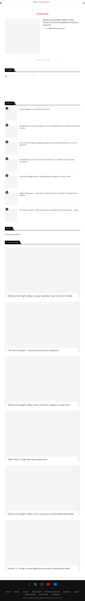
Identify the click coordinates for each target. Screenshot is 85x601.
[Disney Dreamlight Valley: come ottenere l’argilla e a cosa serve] (42, 381)
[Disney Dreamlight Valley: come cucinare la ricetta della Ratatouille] (42, 490)
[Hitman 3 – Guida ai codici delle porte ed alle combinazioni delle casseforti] (42, 545)
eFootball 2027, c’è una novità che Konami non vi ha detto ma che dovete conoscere (46, 161)
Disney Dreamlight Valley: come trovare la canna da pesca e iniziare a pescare (61, 22)
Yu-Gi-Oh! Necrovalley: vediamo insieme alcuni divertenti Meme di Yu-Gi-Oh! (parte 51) (48, 144)
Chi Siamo (56, 594)
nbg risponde (30, 594)
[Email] (55, 584)
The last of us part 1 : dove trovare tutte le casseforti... (34, 350)
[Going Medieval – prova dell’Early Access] (11, 114)
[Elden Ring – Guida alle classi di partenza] (42, 436)
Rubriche (67, 592)
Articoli (26, 592)
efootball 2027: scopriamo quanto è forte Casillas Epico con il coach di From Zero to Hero (49, 127)
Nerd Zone (43, 594)
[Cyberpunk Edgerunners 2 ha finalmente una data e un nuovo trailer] (11, 182)
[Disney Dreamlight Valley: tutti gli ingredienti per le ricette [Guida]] (42, 272)
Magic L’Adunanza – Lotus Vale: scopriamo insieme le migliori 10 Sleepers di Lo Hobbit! (48, 194)
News (17, 592)
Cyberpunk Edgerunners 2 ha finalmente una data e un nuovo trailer (45, 176)
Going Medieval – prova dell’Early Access (34, 109)
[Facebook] (29, 584)
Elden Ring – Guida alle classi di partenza (27, 459)
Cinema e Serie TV (52, 592)
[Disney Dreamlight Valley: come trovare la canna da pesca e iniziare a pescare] (22, 36)
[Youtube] (48, 584)
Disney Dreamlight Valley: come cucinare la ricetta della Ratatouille (40, 514)
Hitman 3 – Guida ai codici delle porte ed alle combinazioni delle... (39, 568)
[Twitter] (35, 584)
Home (8, 592)
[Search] (84, 3)
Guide (76, 592)
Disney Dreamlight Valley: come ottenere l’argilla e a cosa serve (39, 405)
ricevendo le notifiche (12, 234)
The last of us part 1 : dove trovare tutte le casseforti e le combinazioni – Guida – (49, 210)
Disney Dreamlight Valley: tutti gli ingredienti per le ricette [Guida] (40, 296)
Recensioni (36, 592)
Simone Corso (58, 598)
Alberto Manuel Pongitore (57, 28)
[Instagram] (41, 584)
